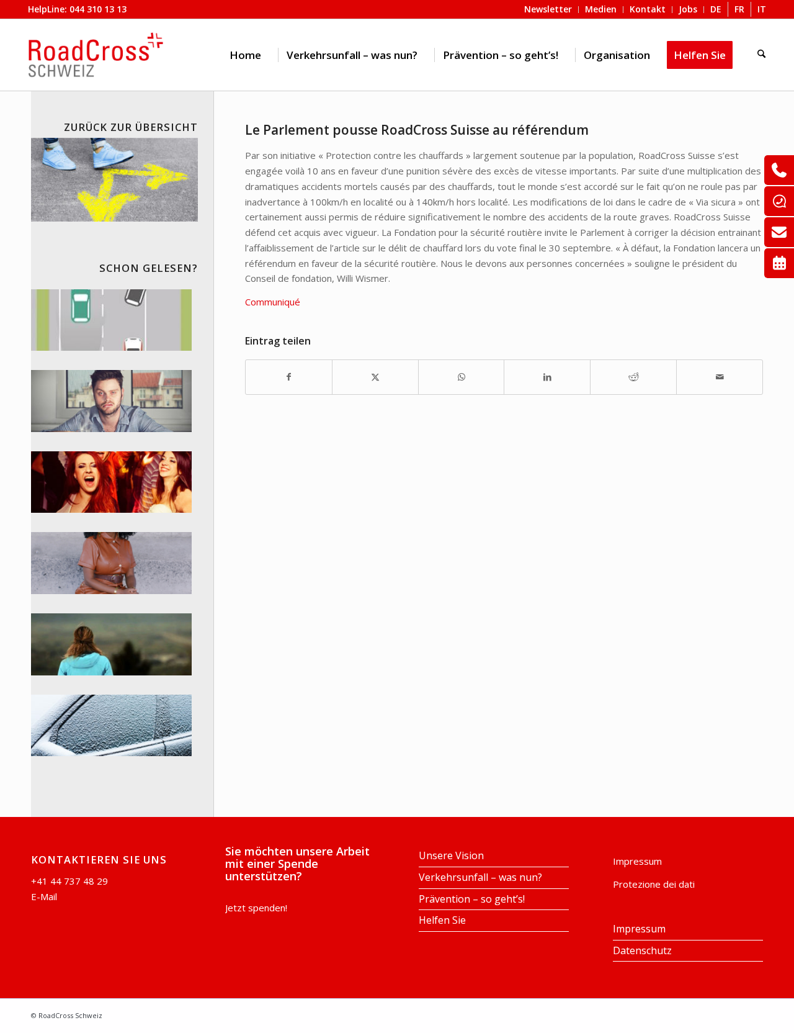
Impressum (637, 861)
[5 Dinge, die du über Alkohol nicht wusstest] (111, 401)
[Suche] (761, 55)
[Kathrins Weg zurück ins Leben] (111, 644)
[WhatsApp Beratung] (779, 201)
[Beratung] (779, 170)
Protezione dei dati (654, 884)
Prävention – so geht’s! (472, 899)
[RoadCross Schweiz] (96, 55)
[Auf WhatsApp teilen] (461, 377)
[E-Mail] (779, 232)
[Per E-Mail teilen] (719, 377)
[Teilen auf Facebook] (289, 377)
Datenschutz (642, 950)
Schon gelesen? (148, 268)
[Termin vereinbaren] (779, 263)
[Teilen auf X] (375, 377)
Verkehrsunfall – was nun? (480, 877)
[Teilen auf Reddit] (633, 377)
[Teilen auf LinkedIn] (547, 377)
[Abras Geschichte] (111, 563)
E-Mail (44, 896)
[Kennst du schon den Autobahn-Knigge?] (111, 320)
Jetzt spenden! (256, 907)
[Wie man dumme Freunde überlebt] (111, 482)
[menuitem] (245, 55)
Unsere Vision (451, 855)
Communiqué (272, 301)
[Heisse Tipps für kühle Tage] (111, 726)
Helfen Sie (442, 920)
